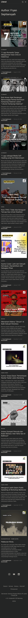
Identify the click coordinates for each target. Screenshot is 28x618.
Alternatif (4, 49)
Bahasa (3, 318)
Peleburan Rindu (7, 542)
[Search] (22, 2)
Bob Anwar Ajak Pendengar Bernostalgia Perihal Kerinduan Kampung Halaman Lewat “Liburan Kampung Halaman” (12, 100)
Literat (4, 2)
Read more (4, 73)
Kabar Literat (4, 372)
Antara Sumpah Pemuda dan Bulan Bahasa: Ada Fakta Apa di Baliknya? (13, 434)
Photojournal (14, 589)
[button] (25, 2)
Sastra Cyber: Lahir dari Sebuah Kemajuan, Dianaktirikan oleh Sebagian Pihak (13, 266)
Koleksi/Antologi (5, 538)
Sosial (2, 206)
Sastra (3, 260)
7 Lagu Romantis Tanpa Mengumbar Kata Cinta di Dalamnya (11, 55)
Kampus (16, 586)
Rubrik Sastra (14, 538)
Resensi (5, 586)
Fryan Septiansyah (7, 72)
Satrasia (11, 586)
